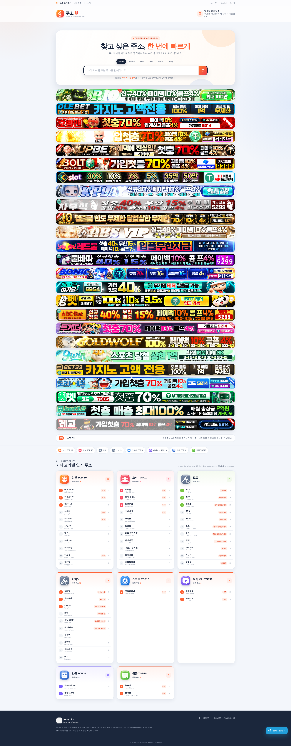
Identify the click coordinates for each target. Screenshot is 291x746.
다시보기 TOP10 (160, 450)
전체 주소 (77, 3)
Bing (171, 62)
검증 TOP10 (181, 450)
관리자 (232, 3)
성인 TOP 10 (68, 450)
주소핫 (121, 61)
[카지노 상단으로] (107, 580)
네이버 (132, 61)
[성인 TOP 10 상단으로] (107, 479)
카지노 (119, 450)
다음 (151, 61)
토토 (105, 450)
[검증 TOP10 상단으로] (107, 675)
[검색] (203, 70)
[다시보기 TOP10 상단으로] (229, 580)
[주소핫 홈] (72, 13)
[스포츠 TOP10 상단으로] (168, 580)
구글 (142, 61)
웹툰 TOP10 (201, 450)
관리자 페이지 (229, 718)
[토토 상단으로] (229, 479)
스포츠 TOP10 (137, 450)
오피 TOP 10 (88, 450)
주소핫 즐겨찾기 (64, 3)
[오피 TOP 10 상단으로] (168, 479)
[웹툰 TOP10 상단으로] (168, 675)
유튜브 (160, 61)
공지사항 (87, 3)
